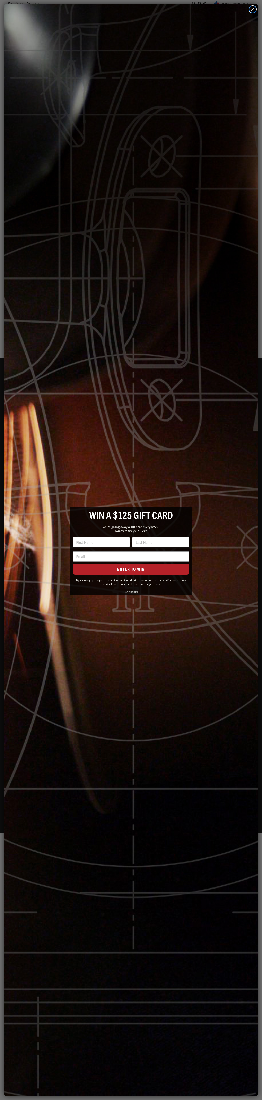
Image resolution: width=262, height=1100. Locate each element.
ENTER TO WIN (131, 569)
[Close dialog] (252, 9)
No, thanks (131, 592)
